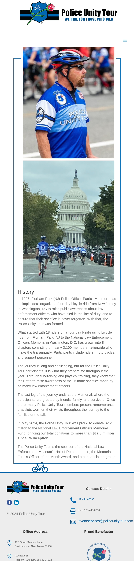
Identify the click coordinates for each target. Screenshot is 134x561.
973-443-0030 (86, 499)
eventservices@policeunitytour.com (106, 521)
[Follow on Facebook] (9, 502)
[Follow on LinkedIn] (16, 502)
